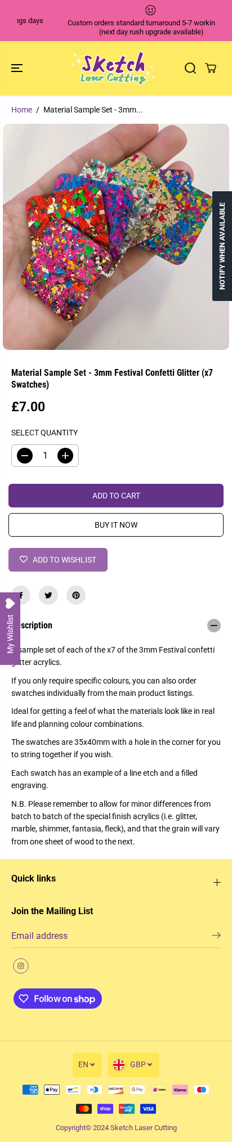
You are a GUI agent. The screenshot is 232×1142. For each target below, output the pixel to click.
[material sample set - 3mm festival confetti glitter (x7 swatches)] (116, 237)
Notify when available (222, 246)
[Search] (190, 68)
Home (21, 109)
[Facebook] (20, 595)
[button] (18, 68)
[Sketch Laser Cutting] (113, 68)
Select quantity (44, 432)
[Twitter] (48, 595)
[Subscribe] (216, 937)
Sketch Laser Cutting (143, 1127)
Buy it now (116, 524)
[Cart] (210, 68)
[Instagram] (20, 965)
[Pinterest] (76, 595)
